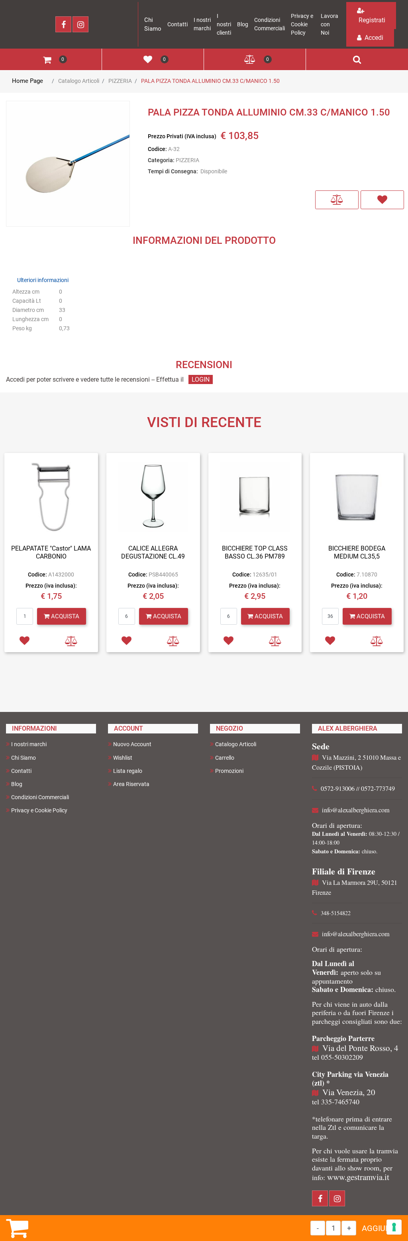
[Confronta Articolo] (337, 199)
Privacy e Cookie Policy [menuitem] (39, 810)
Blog (242, 24)
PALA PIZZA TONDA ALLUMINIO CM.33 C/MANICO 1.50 (210, 81)
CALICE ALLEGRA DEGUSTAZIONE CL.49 (153, 552)
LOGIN (201, 379)
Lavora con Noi (329, 24)
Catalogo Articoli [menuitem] (235, 744)
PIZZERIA (120, 81)
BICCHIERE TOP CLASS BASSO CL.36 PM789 (255, 552)
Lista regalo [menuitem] (127, 771)
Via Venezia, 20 (348, 1092)
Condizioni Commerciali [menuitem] (40, 797)
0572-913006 (338, 788)
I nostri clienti (224, 24)
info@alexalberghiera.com (356, 810)
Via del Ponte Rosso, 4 (360, 1047)
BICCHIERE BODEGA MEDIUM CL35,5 (356, 552)
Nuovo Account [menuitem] (132, 744)
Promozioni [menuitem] (229, 771)
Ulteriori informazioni (43, 280)
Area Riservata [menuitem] (131, 784)
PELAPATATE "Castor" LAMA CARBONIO (51, 552)
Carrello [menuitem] (224, 758)
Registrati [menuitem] (371, 20)
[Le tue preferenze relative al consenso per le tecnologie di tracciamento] (394, 1227)
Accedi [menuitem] (373, 37)
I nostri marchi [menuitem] (29, 744)
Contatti (177, 24)
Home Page (27, 80)
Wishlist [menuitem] (122, 758)
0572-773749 (378, 788)
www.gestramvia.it (358, 1176)
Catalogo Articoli (78, 81)
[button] (67, 164)
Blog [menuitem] (16, 784)
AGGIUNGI (380, 1228)
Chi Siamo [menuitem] (23, 758)
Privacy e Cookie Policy (302, 24)
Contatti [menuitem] (21, 771)
